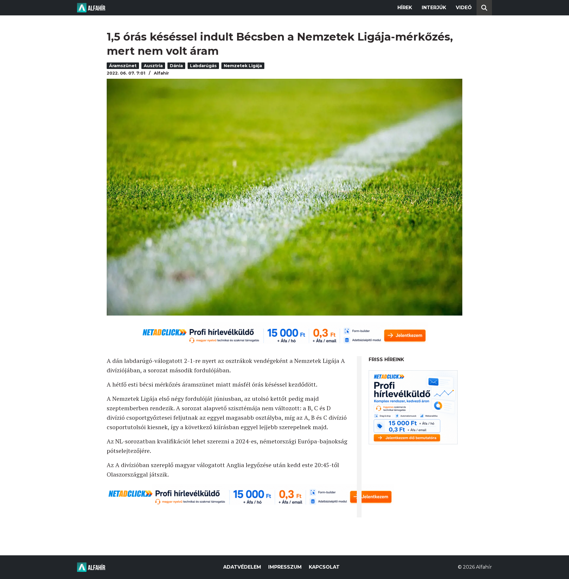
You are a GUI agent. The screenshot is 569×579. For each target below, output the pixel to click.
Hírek (404, 7)
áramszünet (123, 65)
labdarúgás (203, 65)
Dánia (176, 65)
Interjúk (434, 7)
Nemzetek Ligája (243, 65)
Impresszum (285, 567)
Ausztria (153, 65)
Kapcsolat (324, 567)
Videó (464, 7)
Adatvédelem (242, 567)
